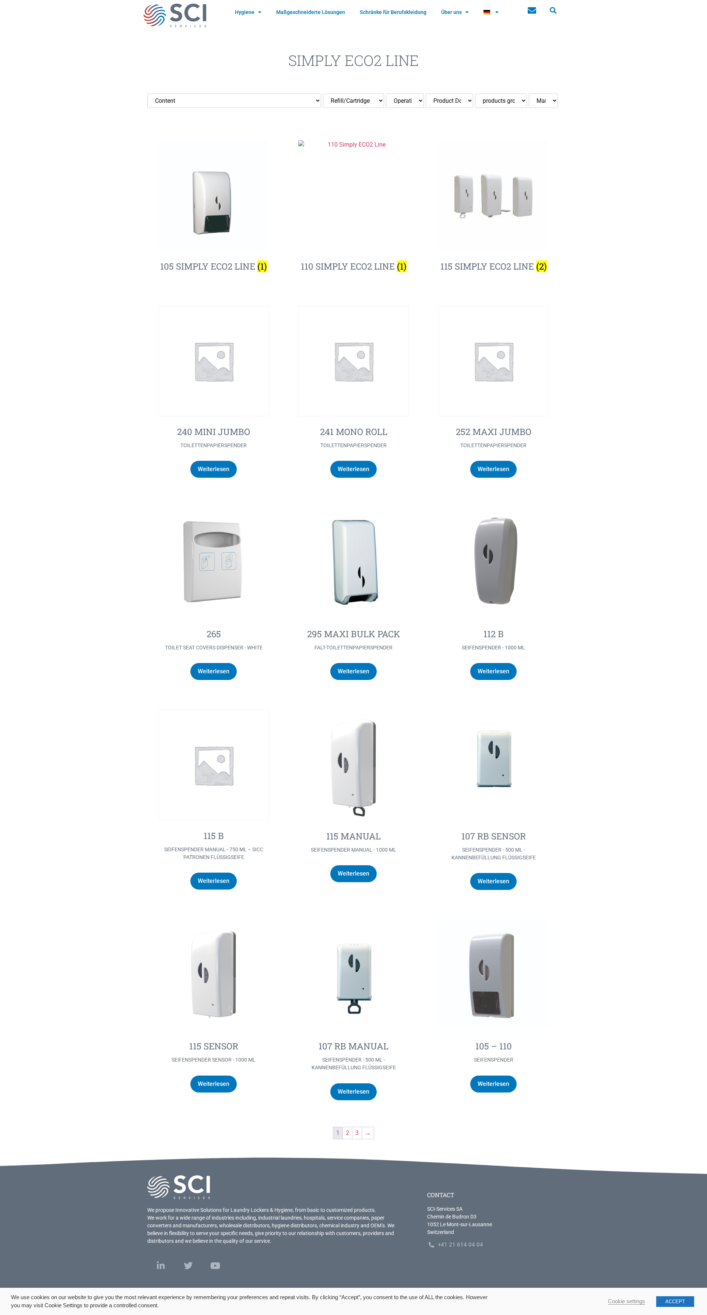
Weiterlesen (213, 469)
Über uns (451, 12)
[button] (553, 10)
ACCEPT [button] (675, 1301)
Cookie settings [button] (626, 1301)
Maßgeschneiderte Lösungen (310, 12)
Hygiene (244, 12)
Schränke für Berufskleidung (393, 12)
